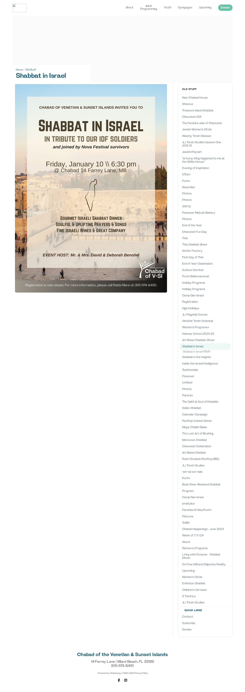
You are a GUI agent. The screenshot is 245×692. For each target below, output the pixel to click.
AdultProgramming (148, 7)
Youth (167, 7)
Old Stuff (30, 69)
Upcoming (205, 7)
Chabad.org (115, 673)
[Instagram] (125, 680)
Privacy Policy (141, 673)
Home (19, 69)
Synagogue (185, 7)
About (130, 7)
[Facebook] (119, 680)
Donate (225, 7)
